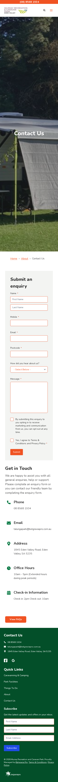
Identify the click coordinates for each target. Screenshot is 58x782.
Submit (16, 452)
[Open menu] (51, 10)
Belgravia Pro (22, 762)
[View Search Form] (44, 10)
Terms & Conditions (38, 762)
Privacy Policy (38, 443)
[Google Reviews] (13, 660)
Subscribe (12, 748)
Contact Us (9, 700)
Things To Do (11, 688)
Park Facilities (11, 681)
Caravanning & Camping (16, 675)
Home (13, 258)
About (24, 258)
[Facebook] (5, 660)
